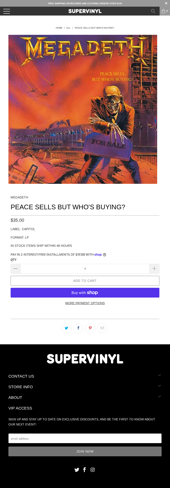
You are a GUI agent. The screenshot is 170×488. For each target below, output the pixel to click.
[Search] (155, 11)
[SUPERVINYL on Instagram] (92, 470)
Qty (14, 259)
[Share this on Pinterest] (90, 328)
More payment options (85, 303)
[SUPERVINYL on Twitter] (76, 470)
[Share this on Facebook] (78, 328)
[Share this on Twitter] (66, 328)
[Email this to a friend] (102, 328)
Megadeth (19, 197)
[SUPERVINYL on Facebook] (84, 470)
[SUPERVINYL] (85, 11)
